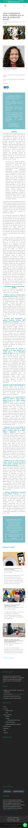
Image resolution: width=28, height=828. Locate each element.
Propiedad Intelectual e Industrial (13, 724)
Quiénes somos (9, 710)
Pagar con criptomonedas (13, 820)
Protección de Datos (10, 722)
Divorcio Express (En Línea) (14, 720)
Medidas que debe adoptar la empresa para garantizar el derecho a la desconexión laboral (14, 641)
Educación (6, 728)
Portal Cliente (7, 791)
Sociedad (13, 609)
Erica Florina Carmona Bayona (11, 21)
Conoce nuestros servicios (14, 537)
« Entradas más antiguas (8, 657)
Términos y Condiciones (13, 817)
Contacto (6, 732)
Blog (5, 730)
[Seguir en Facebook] (5, 87)
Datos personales (11, 819)
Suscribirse (14, 125)
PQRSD (18, 819)
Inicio (5, 706)
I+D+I (7, 712)
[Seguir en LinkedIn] (7, 87)
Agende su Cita (7, 726)
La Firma (6, 709)
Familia (7, 718)
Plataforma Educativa (18, 791)
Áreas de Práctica (8, 714)
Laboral (5, 23)
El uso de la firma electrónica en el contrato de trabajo (13, 569)
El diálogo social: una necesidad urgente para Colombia (12, 605)
